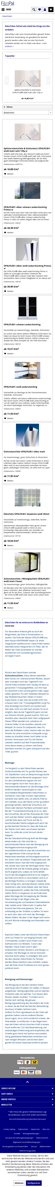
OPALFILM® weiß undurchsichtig (20, 387)
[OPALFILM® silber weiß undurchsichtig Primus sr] (27, 249)
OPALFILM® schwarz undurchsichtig (22, 324)
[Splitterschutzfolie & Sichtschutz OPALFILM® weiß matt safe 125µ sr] (27, 78)
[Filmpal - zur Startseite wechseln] (7, 3)
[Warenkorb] (50, 9)
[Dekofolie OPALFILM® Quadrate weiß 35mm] (27, 497)
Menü (8, 9)
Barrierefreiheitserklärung (18, 1119)
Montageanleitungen (31, 1133)
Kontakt (17, 1133)
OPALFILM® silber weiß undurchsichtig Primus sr (27, 267)
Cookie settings (9, 1129)
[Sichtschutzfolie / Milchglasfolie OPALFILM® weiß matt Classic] (27, 562)
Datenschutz (33, 1119)
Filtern (9, 107)
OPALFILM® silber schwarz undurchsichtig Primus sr (25, 208)
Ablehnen (19, 1183)
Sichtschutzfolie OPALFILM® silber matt (24, 451)
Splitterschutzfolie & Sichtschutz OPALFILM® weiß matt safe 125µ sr (27, 91)
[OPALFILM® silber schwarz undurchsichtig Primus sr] (27, 190)
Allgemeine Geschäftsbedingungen (26, 1142)
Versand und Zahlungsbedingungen (19, 1138)
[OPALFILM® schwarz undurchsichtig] (27, 308)
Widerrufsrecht (42, 1138)
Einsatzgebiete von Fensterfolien (15, 1146)
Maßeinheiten (45, 1146)
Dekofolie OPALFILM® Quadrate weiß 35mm (26, 514)
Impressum (42, 1119)
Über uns (46, 1129)
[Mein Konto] (45, 9)
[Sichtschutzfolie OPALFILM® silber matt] (27, 435)
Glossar (34, 1146)
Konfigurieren (34, 1183)
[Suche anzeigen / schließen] (33, 9)
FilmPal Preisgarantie (27, 1151)
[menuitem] (6, 9)
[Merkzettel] (39, 9)
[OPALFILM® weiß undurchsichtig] (27, 370)
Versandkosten (14, 1115)
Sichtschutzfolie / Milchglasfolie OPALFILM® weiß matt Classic (27, 580)
